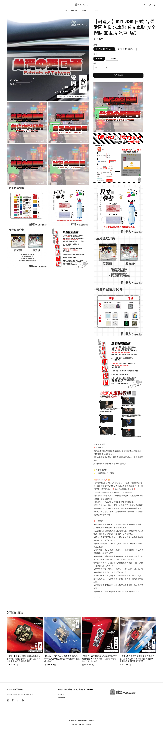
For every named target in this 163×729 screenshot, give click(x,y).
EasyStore (91, 720)
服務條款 (75, 724)
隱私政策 (81, 724)
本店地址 (94, 11)
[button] (145, 4)
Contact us (63, 698)
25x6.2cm (112, 59)
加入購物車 (118, 75)
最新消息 (85, 11)
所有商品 (74, 11)
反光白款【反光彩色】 (126, 49)
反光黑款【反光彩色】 (104, 49)
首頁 (67, 11)
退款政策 (88, 724)
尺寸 (95, 54)
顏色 (95, 45)
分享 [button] (98, 597)
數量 (94, 63)
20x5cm (99, 59)
